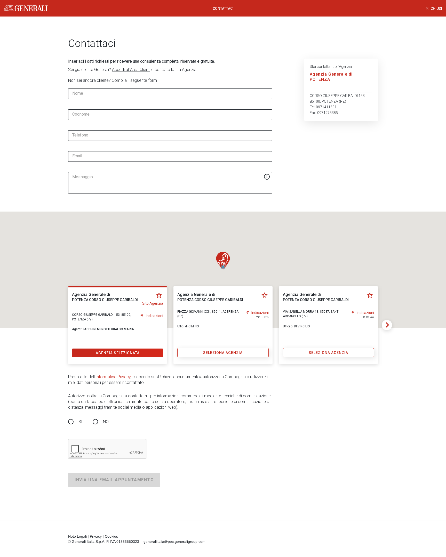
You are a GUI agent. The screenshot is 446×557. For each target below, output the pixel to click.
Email (77, 156)
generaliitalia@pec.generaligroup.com (174, 541)
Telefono (80, 135)
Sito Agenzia (152, 303)
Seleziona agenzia (223, 353)
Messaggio (82, 177)
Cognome (81, 114)
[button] (223, 261)
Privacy (96, 536)
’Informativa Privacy (113, 376)
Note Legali (77, 536)
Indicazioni (154, 316)
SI (80, 421)
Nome (77, 93)
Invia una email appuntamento (114, 479)
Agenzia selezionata (118, 353)
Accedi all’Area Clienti (131, 69)
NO (106, 421)
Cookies (111, 536)
